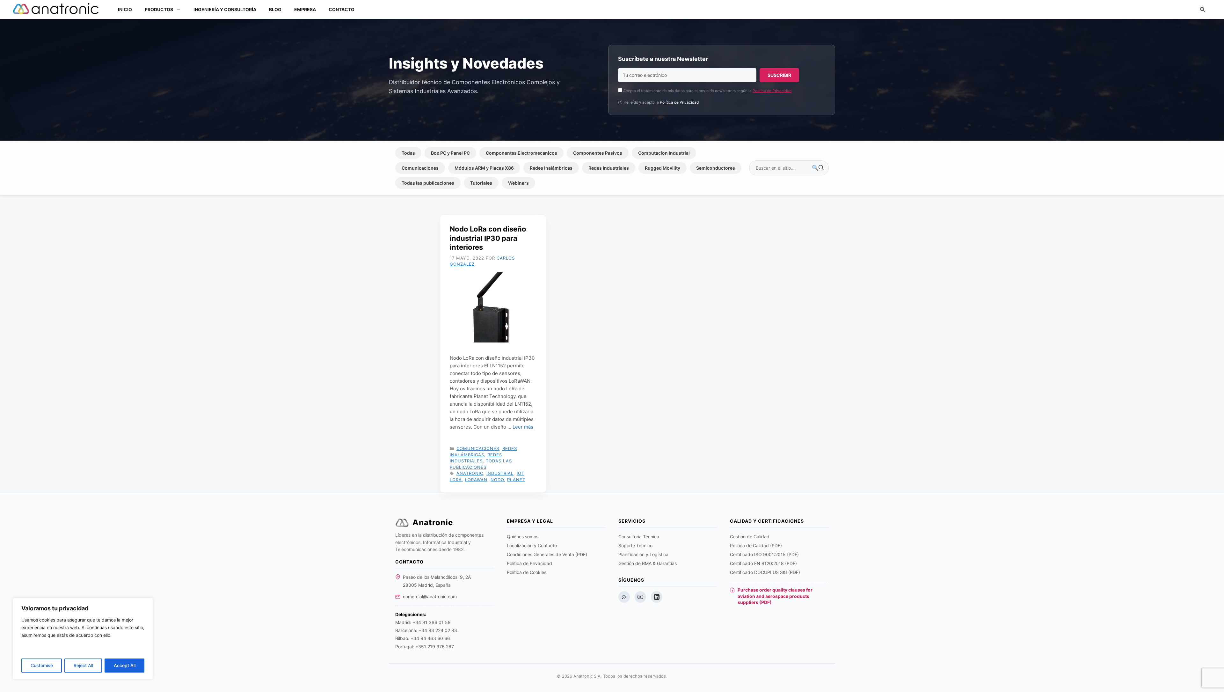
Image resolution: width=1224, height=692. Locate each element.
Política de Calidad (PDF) (756, 545)
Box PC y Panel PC (450, 153)
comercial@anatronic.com (430, 596)
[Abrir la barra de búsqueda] (1202, 9)
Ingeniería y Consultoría (224, 9)
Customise (42, 665)
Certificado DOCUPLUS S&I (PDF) (765, 572)
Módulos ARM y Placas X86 (484, 168)
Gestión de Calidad (749, 536)
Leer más (523, 427)
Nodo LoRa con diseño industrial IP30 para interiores (488, 238)
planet (516, 479)
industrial (500, 473)
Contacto (341, 9)
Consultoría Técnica (638, 536)
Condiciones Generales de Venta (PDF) (547, 554)
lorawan (476, 479)
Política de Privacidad (772, 90)
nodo (497, 479)
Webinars (518, 183)
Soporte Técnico (635, 545)
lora (456, 479)
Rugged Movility (662, 168)
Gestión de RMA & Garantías (647, 563)
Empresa (305, 9)
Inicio (125, 9)
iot (520, 473)
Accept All (124, 665)
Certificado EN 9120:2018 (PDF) (763, 563)
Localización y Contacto (532, 545)
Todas (408, 153)
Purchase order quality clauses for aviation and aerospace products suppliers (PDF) (775, 596)
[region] (83, 638)
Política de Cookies (526, 572)
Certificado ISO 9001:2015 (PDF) (764, 554)
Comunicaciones (420, 168)
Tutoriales (481, 183)
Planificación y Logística (643, 554)
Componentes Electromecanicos (521, 153)
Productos (159, 9)
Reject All (83, 665)
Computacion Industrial (664, 153)
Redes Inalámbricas (551, 168)
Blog (275, 9)
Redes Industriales (608, 168)
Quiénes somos (522, 536)
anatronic (469, 473)
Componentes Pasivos (597, 153)
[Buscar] (818, 168)
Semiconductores (715, 168)
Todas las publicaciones (428, 183)
